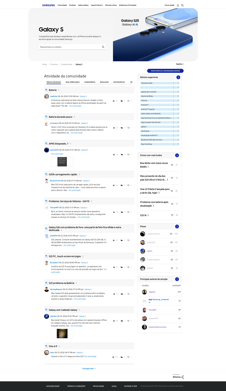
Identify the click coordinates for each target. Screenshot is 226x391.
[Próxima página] (178, 77)
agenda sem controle (148, 92)
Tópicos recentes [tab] (53, 82)
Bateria (52, 90)
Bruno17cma (55, 181)
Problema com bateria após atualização (154, 204)
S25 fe (143, 215)
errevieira (54, 123)
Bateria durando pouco (60, 116)
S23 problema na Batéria (61, 283)
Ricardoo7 (54, 262)
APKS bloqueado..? (58, 143)
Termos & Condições (76, 386)
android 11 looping (147, 109)
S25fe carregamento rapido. (63, 174)
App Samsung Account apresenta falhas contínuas (157, 118)
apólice (143, 127)
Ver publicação (75, 106)
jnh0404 (53, 236)
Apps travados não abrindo (150, 122)
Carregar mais (88, 368)
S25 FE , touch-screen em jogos (65, 256)
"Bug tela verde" (147, 83)
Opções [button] (179, 64)
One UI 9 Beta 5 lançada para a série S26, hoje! (155, 191)
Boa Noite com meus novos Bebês (154, 165)
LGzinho (53, 316)
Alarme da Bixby (147, 96)
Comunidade (62, 5)
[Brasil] (48, 5)
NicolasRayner (56, 289)
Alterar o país (130, 386)
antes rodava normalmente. (151, 114)
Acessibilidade (52, 386)
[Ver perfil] (46, 96)
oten (52, 352)
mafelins (53, 96)
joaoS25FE (54, 150)
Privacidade (98, 386)
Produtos (72, 5)
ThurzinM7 (54, 207)
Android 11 (145, 105)
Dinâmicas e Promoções (127, 5)
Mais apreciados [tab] (73, 82)
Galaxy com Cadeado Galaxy (63, 310)
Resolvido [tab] (104, 82)
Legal (114, 386)
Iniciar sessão (169, 5)
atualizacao (145, 131)
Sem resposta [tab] (119, 82)
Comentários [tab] (89, 82)
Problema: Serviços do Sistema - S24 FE (69, 201)
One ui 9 (53, 346)
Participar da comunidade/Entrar (165, 71)
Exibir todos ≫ (160, 155)
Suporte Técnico (97, 5)
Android (144, 101)
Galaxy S (83, 96)
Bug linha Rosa (146, 144)
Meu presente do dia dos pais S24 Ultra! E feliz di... (153, 178)
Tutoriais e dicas (111, 5)
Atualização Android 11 (149, 135)
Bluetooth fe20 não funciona (151, 140)
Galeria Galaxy (83, 5)
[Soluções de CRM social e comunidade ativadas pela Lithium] (178, 376)
